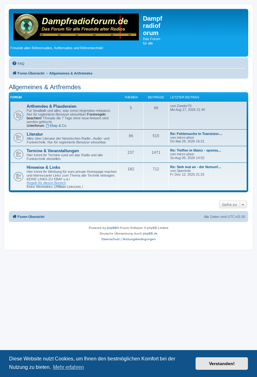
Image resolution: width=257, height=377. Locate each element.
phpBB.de (150, 233)
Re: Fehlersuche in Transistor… (196, 134)
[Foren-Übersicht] (76, 27)
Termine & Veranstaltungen (53, 150)
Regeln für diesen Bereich (46, 183)
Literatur (35, 134)
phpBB (112, 228)
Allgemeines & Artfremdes (45, 87)
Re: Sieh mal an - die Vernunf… (195, 167)
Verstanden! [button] (222, 363)
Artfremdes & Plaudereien (51, 106)
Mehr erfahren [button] (68, 367)
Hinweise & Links (43, 167)
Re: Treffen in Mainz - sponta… (195, 150)
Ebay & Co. (58, 125)
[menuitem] (18, 63)
